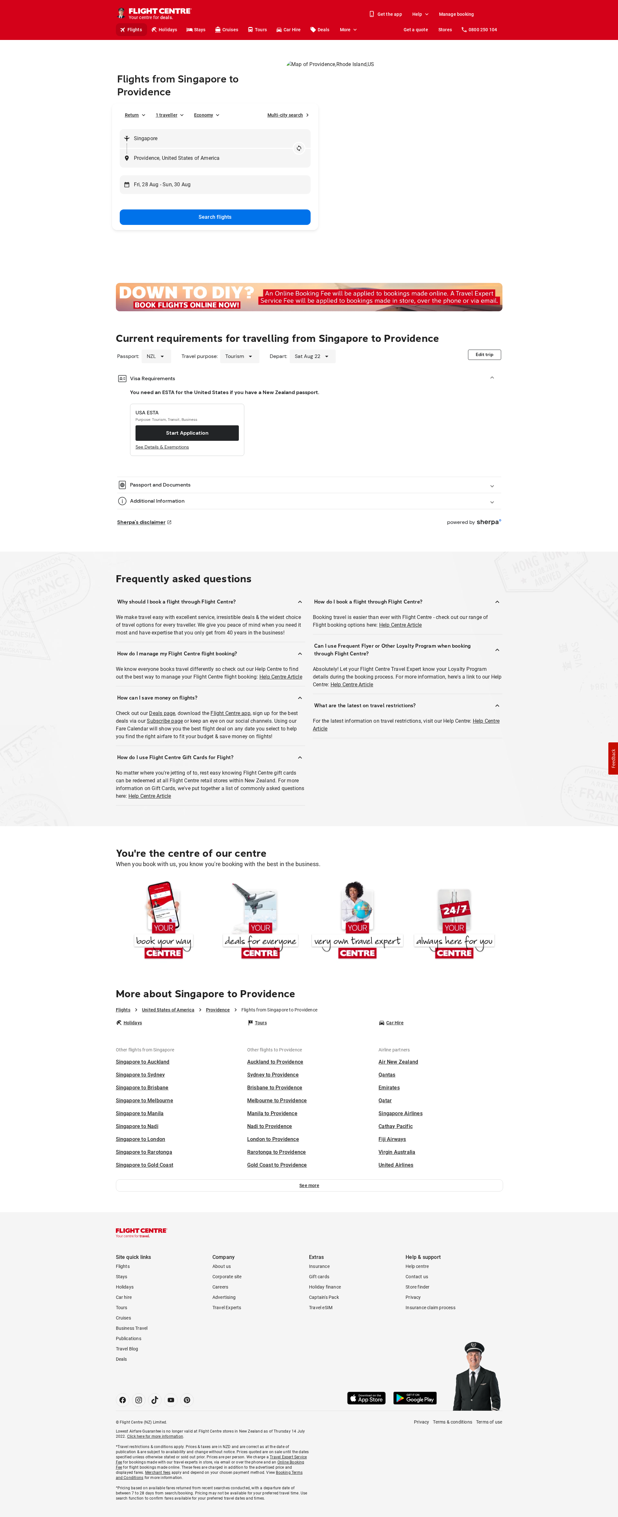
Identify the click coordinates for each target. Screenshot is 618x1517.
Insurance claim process (430, 1307)
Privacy (413, 1297)
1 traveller (166, 115)
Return (132, 115)
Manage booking (456, 14)
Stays (200, 29)
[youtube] (171, 1400)
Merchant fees (158, 1472)
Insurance (319, 1266)
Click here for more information (155, 1436)
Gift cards (319, 1276)
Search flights (215, 217)
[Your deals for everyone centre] (260, 921)
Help (417, 14)
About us (221, 1266)
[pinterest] (187, 1400)
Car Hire (292, 29)
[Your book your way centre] (163, 921)
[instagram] (138, 1400)
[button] (309, 1185)
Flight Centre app (230, 713)
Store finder (417, 1287)
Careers (220, 1287)
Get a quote (416, 29)
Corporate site (227, 1276)
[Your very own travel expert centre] (357, 921)
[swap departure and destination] (299, 148)
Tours (261, 29)
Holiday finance (325, 1287)
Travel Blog (127, 1348)
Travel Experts (226, 1307)
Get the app (390, 14)
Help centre (417, 1266)
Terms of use (489, 1422)
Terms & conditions (452, 1422)
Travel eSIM (320, 1307)
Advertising (224, 1297)
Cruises (230, 29)
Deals (324, 29)
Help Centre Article (280, 677)
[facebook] (122, 1400)
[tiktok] (155, 1400)
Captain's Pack (324, 1297)
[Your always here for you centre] (454, 921)
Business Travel (132, 1328)
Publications (128, 1338)
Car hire (124, 1297)
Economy (203, 115)
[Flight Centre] (141, 1232)
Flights (134, 29)
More (345, 29)
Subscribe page (165, 721)
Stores (445, 29)
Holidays (168, 29)
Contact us (417, 1276)
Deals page (162, 713)
